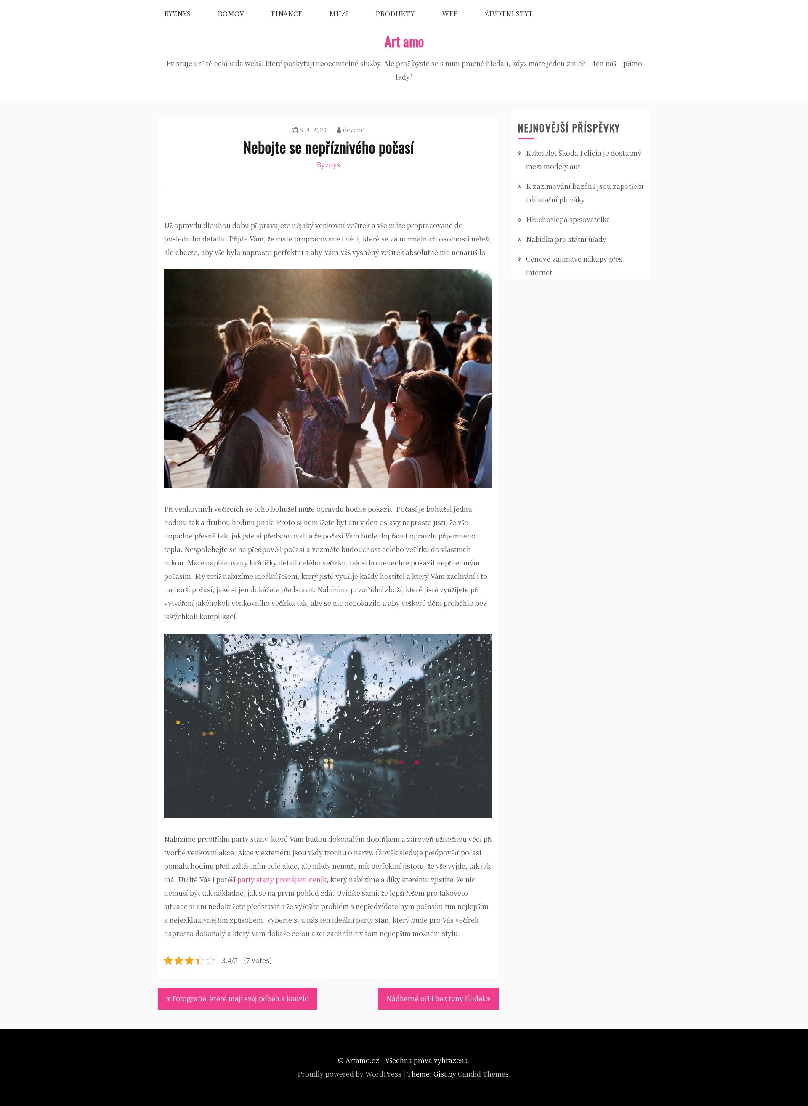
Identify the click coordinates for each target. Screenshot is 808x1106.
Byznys (177, 14)
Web (450, 14)
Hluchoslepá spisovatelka (568, 219)
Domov (231, 14)
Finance (286, 14)
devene (353, 129)
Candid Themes (483, 1074)
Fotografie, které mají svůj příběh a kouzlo (240, 998)
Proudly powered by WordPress (349, 1074)
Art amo (404, 41)
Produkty (395, 14)
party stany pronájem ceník (282, 879)
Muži (338, 14)
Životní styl (509, 14)
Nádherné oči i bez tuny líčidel (435, 998)
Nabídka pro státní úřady (566, 239)
